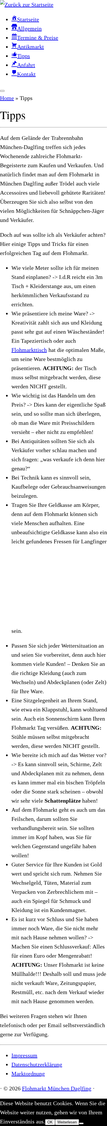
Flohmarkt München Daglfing (56, 1088)
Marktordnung (28, 1073)
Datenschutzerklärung (36, 1064)
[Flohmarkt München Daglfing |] (26, 4)
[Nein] (81, 1123)
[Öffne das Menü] (2, 91)
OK (50, 1122)
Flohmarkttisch (29, 350)
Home (7, 98)
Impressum (24, 1055)
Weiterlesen (67, 1122)
